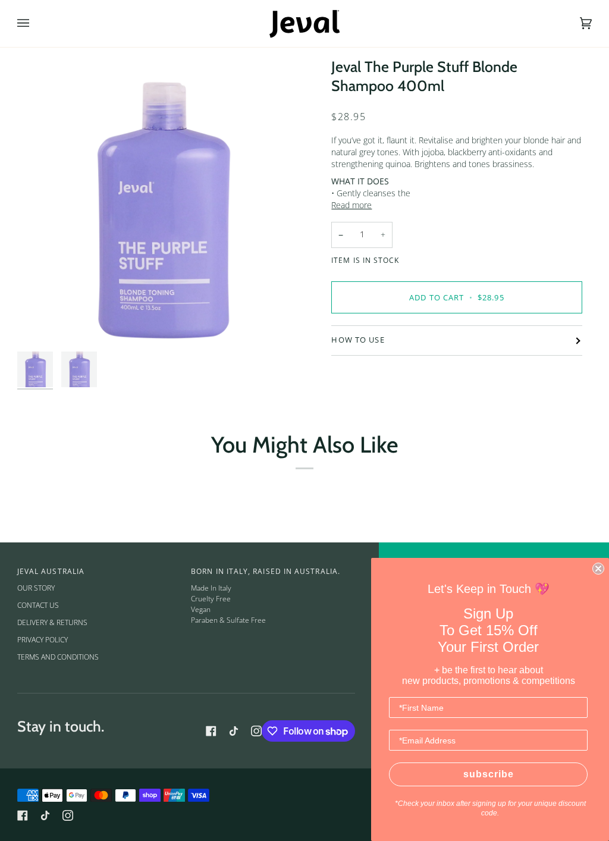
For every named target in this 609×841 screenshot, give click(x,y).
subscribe (488, 774)
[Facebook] (211, 731)
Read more (351, 205)
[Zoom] (39, 323)
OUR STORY (36, 588)
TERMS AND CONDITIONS (58, 657)
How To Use (357, 340)
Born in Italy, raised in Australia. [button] (265, 571)
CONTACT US (38, 605)
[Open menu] (35, 23)
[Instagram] (256, 731)
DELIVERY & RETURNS (52, 622)
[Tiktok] (233, 731)
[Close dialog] (598, 569)
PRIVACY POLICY (42, 640)
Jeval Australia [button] (50, 571)
